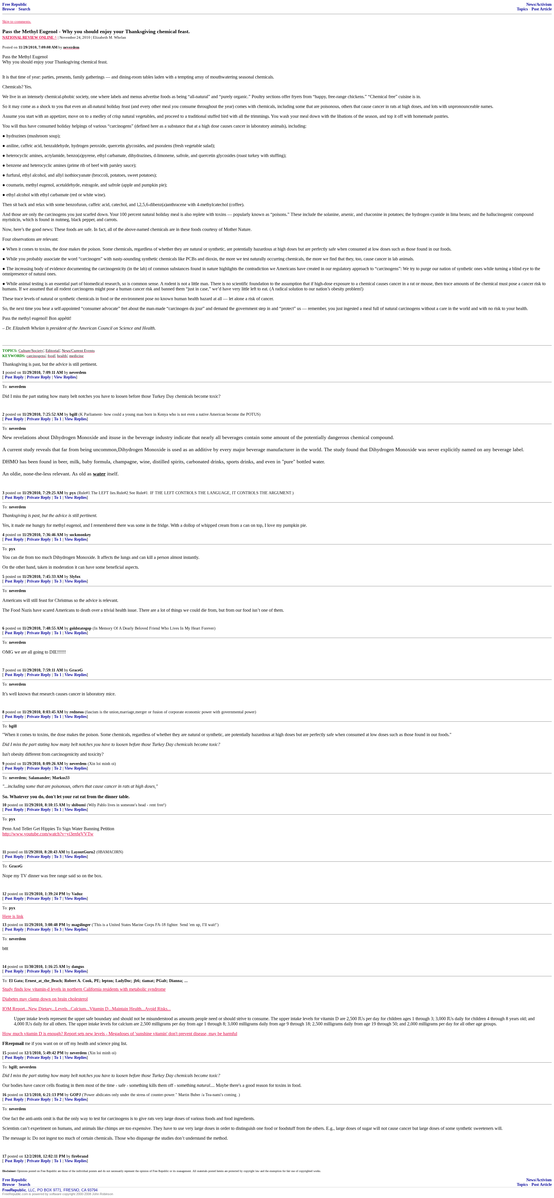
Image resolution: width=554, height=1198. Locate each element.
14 (4, 966)
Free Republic (14, 4)
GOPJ (75, 1095)
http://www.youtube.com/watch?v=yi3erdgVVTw (47, 833)
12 (4, 894)
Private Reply (39, 377)
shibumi (79, 805)
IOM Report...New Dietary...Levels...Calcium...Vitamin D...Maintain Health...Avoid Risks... (86, 1008)
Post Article (541, 9)
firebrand (80, 1156)
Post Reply (14, 377)
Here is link (12, 916)
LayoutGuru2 (83, 852)
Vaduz (77, 894)
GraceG (76, 670)
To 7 (57, 898)
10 (4, 805)
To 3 (57, 581)
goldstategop (80, 628)
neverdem (77, 372)
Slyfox (75, 576)
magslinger (81, 925)
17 (4, 1156)
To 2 (57, 768)
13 (4, 925)
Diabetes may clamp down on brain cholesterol (45, 999)
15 (4, 1053)
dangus (78, 966)
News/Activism (539, 4)
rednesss (77, 712)
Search (24, 9)
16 (4, 1095)
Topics (522, 9)
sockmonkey (80, 535)
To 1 (57, 419)
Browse (8, 9)
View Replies (65, 377)
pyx (73, 493)
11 (4, 852)
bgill (73, 414)
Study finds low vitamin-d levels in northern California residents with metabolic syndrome (84, 989)
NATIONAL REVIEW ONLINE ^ (29, 37)
